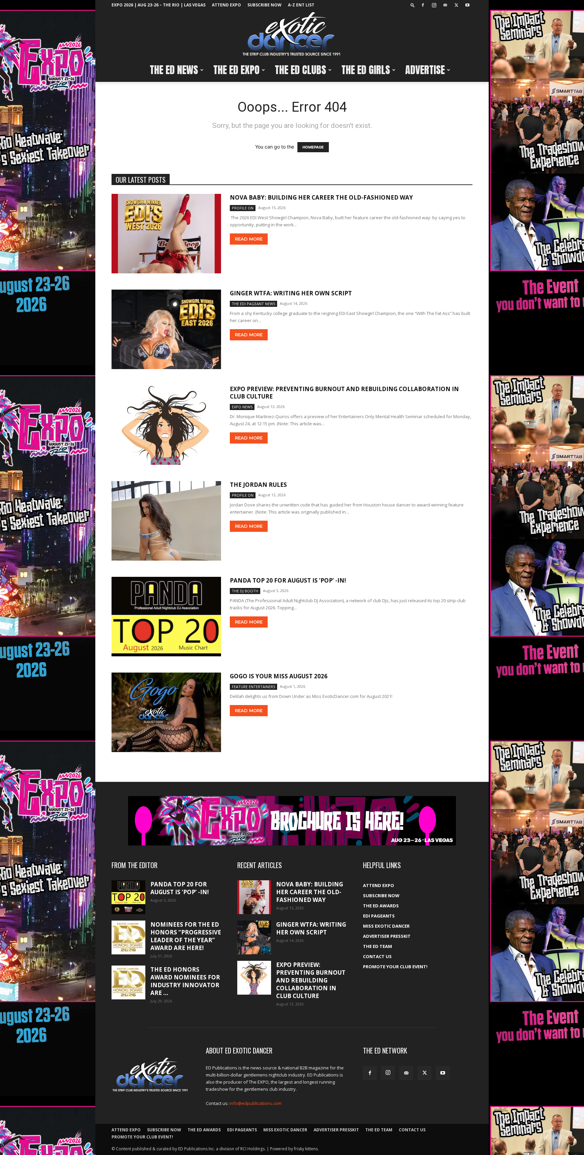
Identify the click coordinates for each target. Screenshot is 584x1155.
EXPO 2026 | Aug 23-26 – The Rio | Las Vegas (158, 5)
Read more (249, 239)
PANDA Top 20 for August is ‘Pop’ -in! (288, 580)
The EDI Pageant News (253, 303)
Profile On (242, 207)
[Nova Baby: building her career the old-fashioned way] (166, 233)
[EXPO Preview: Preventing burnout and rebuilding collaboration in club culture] (166, 425)
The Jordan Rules (258, 485)
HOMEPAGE (313, 147)
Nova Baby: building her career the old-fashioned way (321, 197)
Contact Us (377, 956)
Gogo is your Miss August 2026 (278, 676)
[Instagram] (434, 5)
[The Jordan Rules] (166, 521)
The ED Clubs (300, 69)
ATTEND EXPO (226, 5)
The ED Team (377, 946)
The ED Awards (381, 906)
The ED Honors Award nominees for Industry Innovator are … (185, 981)
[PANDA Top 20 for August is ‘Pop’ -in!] (166, 616)
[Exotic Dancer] (292, 34)
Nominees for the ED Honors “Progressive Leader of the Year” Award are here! (185, 936)
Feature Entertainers (253, 686)
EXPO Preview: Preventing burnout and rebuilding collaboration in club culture (344, 392)
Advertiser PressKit (387, 936)
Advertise (425, 69)
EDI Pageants (379, 916)
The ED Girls (365, 69)
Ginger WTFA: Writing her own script (291, 293)
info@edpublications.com (255, 1103)
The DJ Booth (245, 590)
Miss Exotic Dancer (386, 926)
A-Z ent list (301, 5)
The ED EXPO (236, 69)
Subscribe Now (264, 5)
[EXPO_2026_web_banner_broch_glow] (292, 820)
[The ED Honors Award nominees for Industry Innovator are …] (128, 982)
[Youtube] (467, 5)
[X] (456, 5)
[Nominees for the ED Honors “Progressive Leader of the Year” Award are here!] (128, 937)
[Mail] (445, 5)
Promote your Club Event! (395, 967)
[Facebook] (423, 5)
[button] (413, 4)
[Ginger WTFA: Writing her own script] (166, 329)
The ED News (174, 69)
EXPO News (242, 406)
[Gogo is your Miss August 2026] (166, 712)
